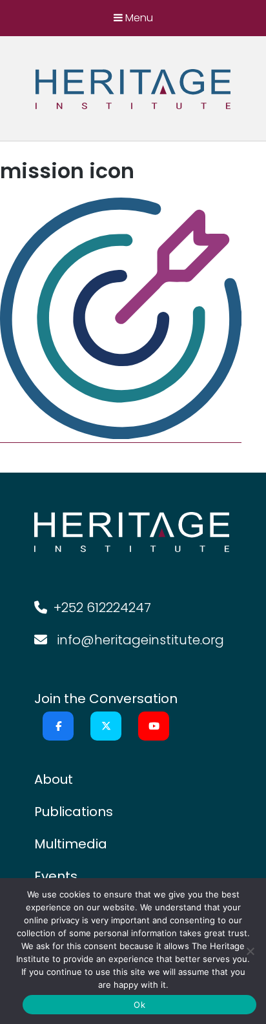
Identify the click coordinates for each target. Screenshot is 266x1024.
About (53, 779)
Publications (73, 812)
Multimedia (70, 844)
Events (55, 876)
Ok (139, 1004)
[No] (249, 951)
